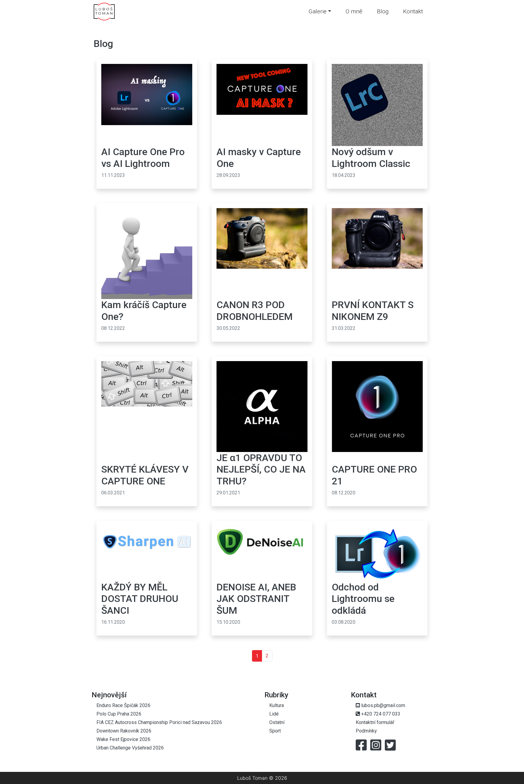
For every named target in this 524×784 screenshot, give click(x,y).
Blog (382, 11)
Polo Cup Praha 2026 (118, 714)
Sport (275, 731)
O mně (354, 11)
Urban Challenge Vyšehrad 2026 (130, 748)
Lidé (274, 714)
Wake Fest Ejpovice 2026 (123, 739)
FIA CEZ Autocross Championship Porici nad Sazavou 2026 (159, 722)
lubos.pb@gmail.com (382, 705)
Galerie (317, 11)
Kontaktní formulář (375, 722)
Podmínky (366, 731)
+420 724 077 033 (380, 714)
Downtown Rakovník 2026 (123, 731)
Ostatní (276, 722)
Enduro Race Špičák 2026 (123, 705)
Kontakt (413, 11)
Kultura (276, 705)
